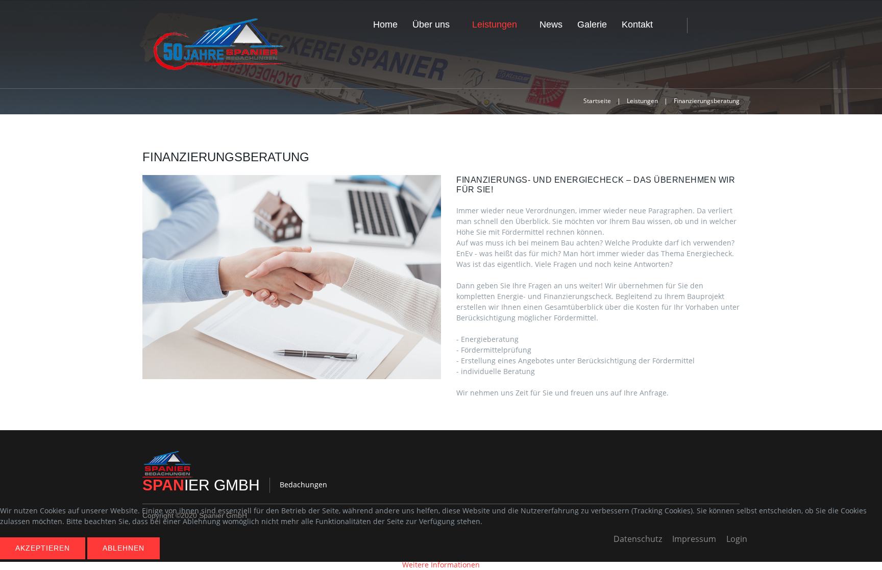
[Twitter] (720, 25)
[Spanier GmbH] (219, 44)
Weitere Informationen (441, 564)
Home (385, 24)
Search (672, 26)
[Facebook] (705, 25)
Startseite (597, 100)
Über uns (431, 24)
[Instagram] (736, 25)
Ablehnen (123, 548)
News (551, 24)
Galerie (592, 24)
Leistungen (494, 24)
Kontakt (637, 24)
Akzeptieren (42, 548)
